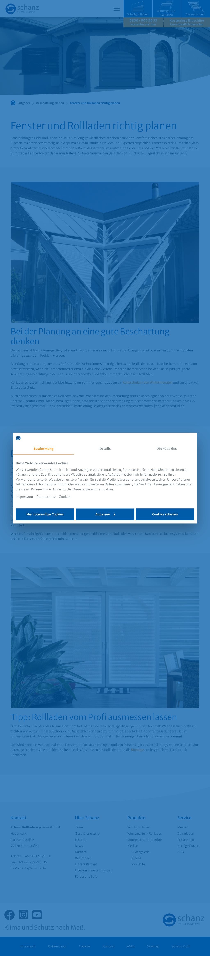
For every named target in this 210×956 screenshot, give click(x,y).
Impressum (24, 497)
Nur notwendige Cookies (45, 514)
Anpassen (102, 514)
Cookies (65, 497)
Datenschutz (46, 497)
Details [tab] (105, 449)
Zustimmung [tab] (43, 449)
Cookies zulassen (165, 514)
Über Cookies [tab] (166, 449)
